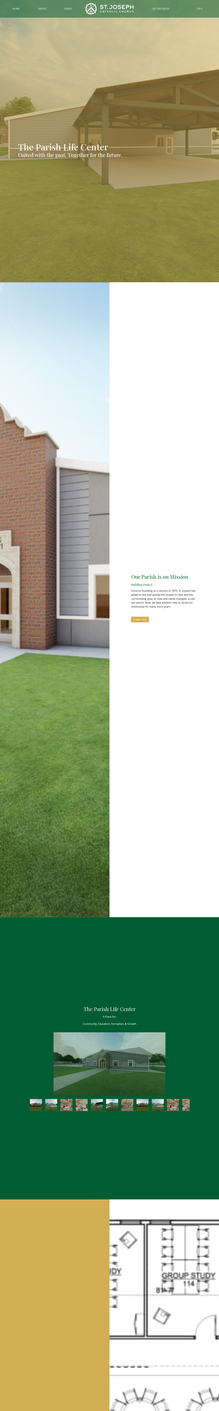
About (42, 8)
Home (16, 8)
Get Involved (161, 8)
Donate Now (140, 619)
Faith (68, 8)
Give (199, 8)
